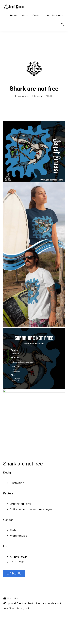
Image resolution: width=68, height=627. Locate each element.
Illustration (13, 598)
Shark (12, 608)
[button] (62, 24)
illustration (34, 603)
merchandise (48, 603)
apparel (11, 603)
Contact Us (13, 573)
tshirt (27, 608)
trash (20, 608)
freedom (22, 603)
